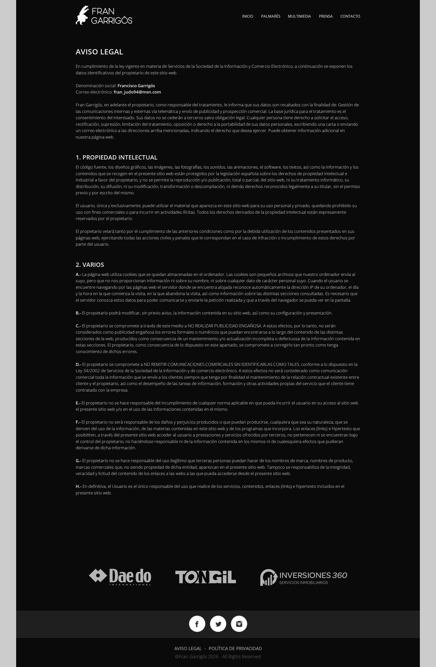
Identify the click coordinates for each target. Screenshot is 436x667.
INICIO (247, 16)
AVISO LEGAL (188, 648)
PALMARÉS (270, 16)
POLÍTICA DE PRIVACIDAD (235, 648)
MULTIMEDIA (299, 16)
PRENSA (326, 16)
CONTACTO (350, 16)
